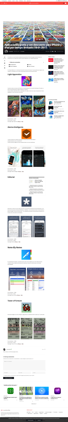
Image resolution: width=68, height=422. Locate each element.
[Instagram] (60, 0)
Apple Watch (56, 69)
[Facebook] (56, 0)
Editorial (29, 64)
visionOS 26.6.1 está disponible (58, 107)
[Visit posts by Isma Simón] (4, 349)
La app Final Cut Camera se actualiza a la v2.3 (56, 398)
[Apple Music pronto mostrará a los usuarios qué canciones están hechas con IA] (50, 60)
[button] (5, 3)
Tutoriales (9, 0)
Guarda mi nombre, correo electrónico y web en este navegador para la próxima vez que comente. (19, 375)
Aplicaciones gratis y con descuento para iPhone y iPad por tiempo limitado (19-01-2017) (36, 192)
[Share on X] (50, 51)
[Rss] (66, 0)
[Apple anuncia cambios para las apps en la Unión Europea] (50, 80)
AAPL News (21, 0)
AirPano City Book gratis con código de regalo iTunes (39, 181)
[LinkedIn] (62, 0)
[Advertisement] (34, 13)
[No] (66, 419)
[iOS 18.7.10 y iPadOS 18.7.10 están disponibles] (50, 103)
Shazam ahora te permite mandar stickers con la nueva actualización (42, 398)
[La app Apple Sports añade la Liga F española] (10, 391)
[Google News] (59, 0)
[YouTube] (58, 0)
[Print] (55, 51)
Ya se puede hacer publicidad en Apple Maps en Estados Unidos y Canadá (25, 398)
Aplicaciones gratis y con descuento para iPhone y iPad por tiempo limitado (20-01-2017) (36, 186)
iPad (24, 0)
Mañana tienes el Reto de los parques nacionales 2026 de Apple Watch (59, 67)
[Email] (52, 51)
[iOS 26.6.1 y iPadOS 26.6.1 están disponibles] (50, 117)
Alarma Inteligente (13, 66)
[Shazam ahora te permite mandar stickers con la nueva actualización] (42, 391)
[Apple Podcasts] (65, 0)
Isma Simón (11, 51)
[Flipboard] (64, 0)
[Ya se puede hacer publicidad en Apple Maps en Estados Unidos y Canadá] (26, 391)
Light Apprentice (13, 64)
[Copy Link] (54, 51)
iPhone (17, 0)
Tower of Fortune (31, 66)
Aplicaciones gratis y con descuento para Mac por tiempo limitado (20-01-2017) (36, 190)
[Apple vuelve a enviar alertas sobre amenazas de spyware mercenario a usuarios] (50, 73)
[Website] (44, 349)
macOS (13, 0)
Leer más (39, 420)
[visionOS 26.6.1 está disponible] (50, 108)
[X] (57, 0)
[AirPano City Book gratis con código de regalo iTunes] (31, 181)
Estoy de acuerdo (30, 420)
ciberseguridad (4, 0)
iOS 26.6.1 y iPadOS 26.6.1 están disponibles (59, 116)
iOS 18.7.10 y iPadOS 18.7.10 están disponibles (59, 102)
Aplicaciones (29, 0)
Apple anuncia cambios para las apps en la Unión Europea (59, 79)
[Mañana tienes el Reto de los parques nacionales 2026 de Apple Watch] (50, 67)
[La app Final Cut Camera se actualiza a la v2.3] (57, 391)
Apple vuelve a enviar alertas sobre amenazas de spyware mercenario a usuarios (59, 73)
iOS (54, 76)
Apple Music (56, 63)
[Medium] (63, 0)
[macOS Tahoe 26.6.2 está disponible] (50, 112)
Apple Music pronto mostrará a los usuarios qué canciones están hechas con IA (59, 60)
